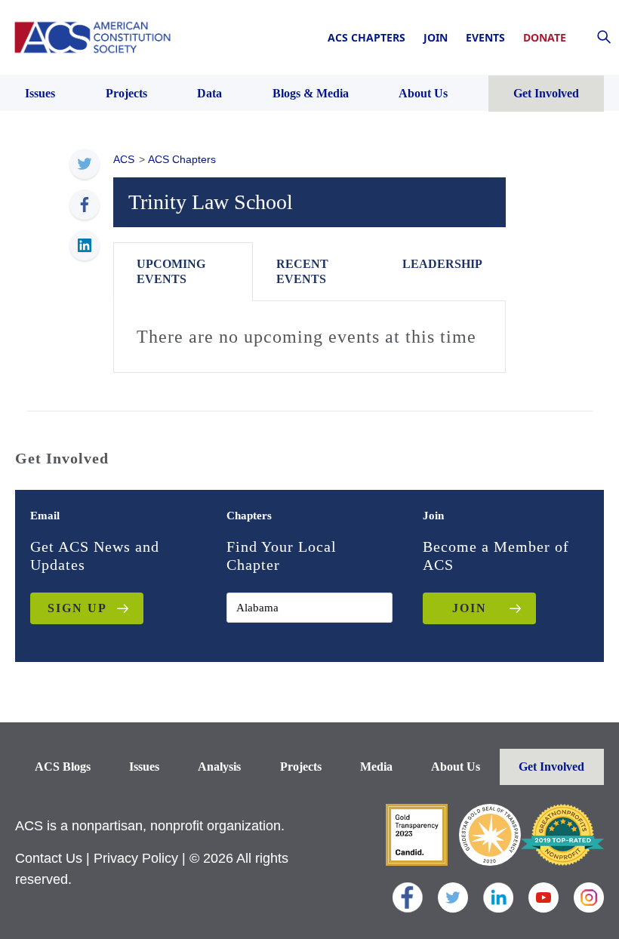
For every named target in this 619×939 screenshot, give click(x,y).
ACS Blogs (63, 766)
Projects (301, 766)
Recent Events (302, 271)
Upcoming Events (171, 271)
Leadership (442, 263)
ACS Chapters (366, 37)
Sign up (77, 608)
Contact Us (48, 858)
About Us (455, 766)
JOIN (469, 608)
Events (485, 37)
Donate (544, 37)
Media (376, 766)
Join (435, 37)
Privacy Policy (136, 858)
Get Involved (551, 766)
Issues (144, 766)
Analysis (219, 766)
